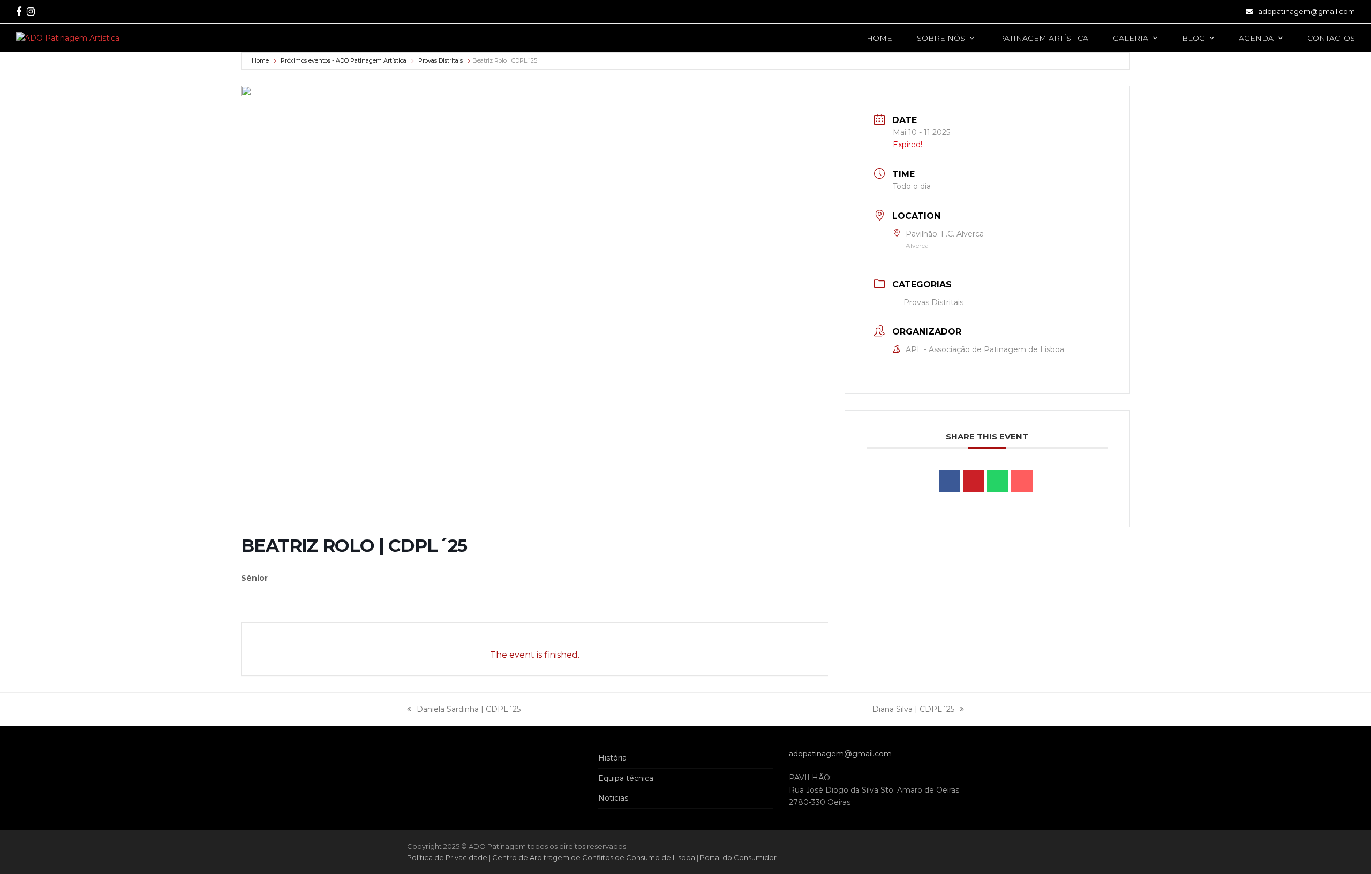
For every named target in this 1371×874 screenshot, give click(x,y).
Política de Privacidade (448, 857)
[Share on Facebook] (949, 481)
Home (260, 60)
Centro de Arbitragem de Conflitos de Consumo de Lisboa (593, 857)
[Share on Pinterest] (973, 481)
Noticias (613, 798)
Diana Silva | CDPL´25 (913, 710)
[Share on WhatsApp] (997, 481)
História (612, 758)
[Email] (1022, 481)
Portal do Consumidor (738, 857)
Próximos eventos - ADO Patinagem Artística (343, 60)
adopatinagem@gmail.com (1306, 11)
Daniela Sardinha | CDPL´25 (464, 710)
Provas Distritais (440, 60)
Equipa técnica (625, 778)
